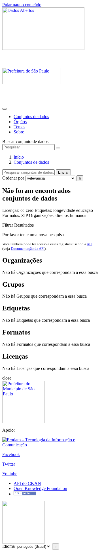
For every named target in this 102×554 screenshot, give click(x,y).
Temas (19, 126)
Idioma (8, 546)
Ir (80, 178)
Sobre (19, 131)
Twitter (8, 464)
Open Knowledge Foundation (40, 488)
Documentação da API (27, 248)
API (89, 244)
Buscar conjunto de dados (25, 141)
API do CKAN (27, 483)
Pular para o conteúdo (21, 4)
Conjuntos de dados (31, 116)
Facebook (11, 454)
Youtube (9, 473)
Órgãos (20, 121)
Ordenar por (13, 178)
